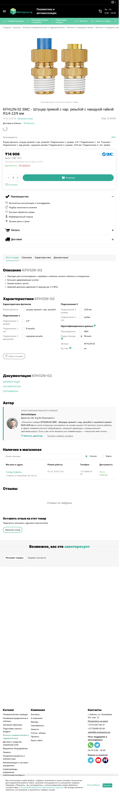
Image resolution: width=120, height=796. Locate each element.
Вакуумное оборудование (15, 748)
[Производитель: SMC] (108, 154)
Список (93, 456)
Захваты (7, 752)
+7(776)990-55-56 (96, 728)
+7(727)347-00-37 (96, 725)
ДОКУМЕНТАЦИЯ (11, 382)
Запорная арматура (12, 725)
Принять (107, 785)
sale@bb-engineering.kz (99, 732)
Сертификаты (37, 725)
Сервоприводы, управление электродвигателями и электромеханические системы (13, 775)
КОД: (104, 118)
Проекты (35, 736)
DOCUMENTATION (12, 386)
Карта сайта (36, 740)
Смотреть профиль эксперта (60, 436)
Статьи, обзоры (38, 733)
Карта (108, 456)
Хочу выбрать (93, 785)
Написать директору (33, 436)
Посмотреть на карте (98, 721)
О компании (36, 718)
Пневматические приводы (15, 714)
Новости (35, 729)
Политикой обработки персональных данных (41, 787)
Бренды (34, 722)
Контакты (35, 714)
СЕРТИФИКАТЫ (10, 391)
